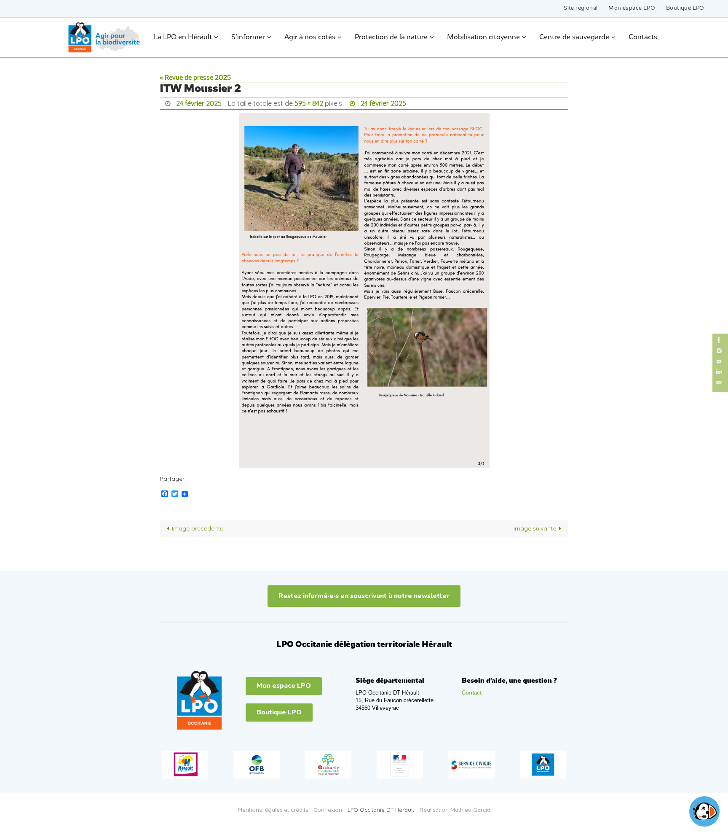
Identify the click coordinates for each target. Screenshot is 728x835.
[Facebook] (719, 340)
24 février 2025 (199, 103)
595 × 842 (308, 103)
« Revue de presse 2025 (195, 78)
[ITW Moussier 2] (364, 290)
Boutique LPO (685, 8)
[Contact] (719, 382)
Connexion (327, 809)
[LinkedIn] (719, 372)
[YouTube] (719, 361)
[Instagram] (719, 350)
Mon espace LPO (631, 8)
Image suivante (535, 528)
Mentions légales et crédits (273, 809)
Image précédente (197, 528)
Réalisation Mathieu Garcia (455, 809)
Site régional (580, 8)
